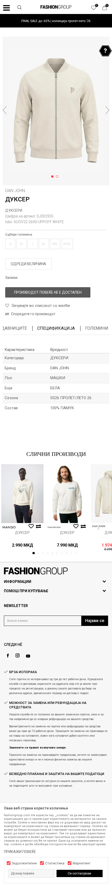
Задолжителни (24, 863)
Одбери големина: (19, 234)
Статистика (54, 863)
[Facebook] (8, 656)
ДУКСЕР (22, 532)
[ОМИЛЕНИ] (96, 9)
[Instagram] (17, 655)
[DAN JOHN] (98, 527)
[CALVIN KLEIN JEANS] (53, 527)
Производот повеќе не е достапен (48, 292)
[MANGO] (9, 527)
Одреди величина (28, 264)
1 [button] (53, 176)
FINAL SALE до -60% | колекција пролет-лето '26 (56, 21)
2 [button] (58, 176)
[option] (56, 21)
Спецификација (56, 328)
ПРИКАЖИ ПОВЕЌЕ (20, 852)
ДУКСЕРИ (13, 210)
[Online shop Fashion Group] (56, 7)
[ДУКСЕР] (22, 493)
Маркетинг (81, 863)
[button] (19, 8)
